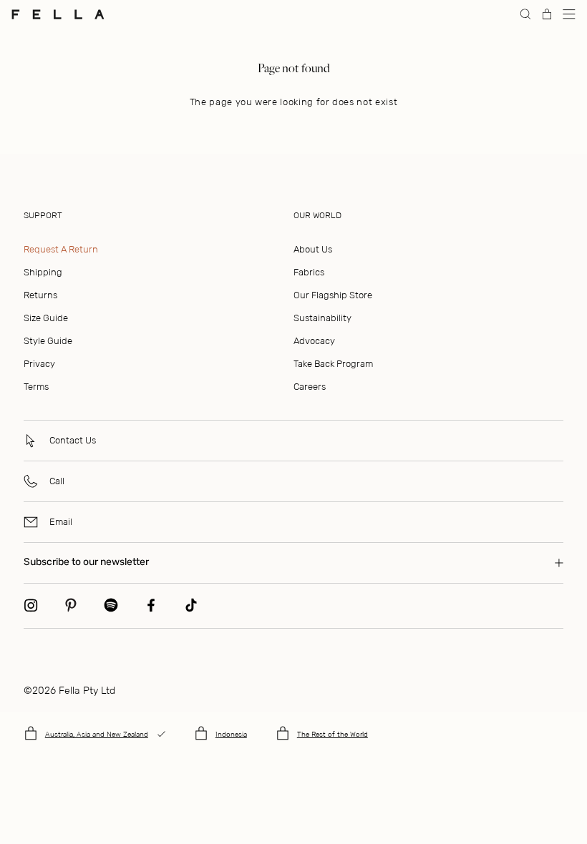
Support (43, 215)
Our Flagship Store (333, 295)
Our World (317, 215)
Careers (310, 386)
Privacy (39, 363)
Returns (40, 295)
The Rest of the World (332, 734)
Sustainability (322, 318)
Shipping (43, 272)
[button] (569, 14)
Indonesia (231, 734)
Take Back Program (333, 363)
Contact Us (72, 440)
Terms (36, 386)
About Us (313, 249)
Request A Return (61, 249)
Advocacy (314, 340)
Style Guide (48, 340)
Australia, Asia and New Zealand (96, 734)
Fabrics (309, 272)
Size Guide (46, 318)
